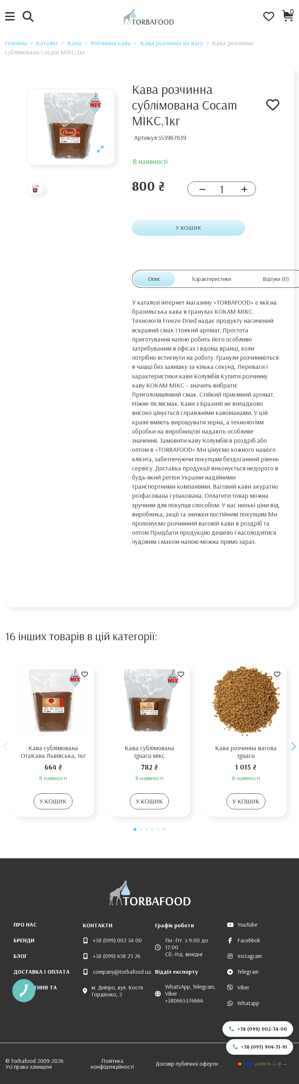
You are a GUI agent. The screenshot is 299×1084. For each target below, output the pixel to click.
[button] (134, 829)
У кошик (188, 227)
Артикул (145, 137)
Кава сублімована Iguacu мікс (149, 752)
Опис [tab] (154, 278)
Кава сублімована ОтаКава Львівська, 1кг (53, 752)
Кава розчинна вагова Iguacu (246, 752)
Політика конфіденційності (112, 1063)
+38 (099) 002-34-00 (262, 1029)
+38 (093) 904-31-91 (264, 1046)
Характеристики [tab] (211, 278)
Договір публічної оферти (187, 1063)
